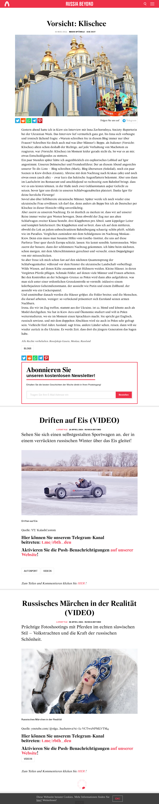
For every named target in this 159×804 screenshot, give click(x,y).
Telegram (131, 120)
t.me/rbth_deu (56, 542)
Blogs (27, 348)
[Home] (7, 4)
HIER (81, 583)
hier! (39, 800)
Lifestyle (61, 430)
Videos (47, 571)
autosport (31, 571)
